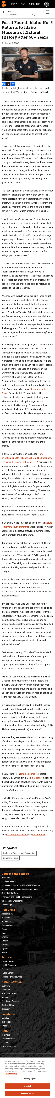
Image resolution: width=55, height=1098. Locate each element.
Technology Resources (12, 977)
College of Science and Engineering (19, 853)
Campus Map (7, 925)
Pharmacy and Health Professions (17, 897)
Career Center (8, 961)
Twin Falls (6, 1026)
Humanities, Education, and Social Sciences (21, 885)
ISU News (9, 12)
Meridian (5, 1018)
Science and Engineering (12, 901)
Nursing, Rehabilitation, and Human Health (20, 889)
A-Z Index (6, 918)
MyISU (5, 948)
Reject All (27, 1086)
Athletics (5, 997)
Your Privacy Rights (27, 1079)
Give (23, 4)
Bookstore (6, 921)
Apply (14, 4)
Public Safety (8, 973)
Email (4, 933)
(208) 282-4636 (9, 1046)
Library (5, 941)
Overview (6, 986)
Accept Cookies (27, 1093)
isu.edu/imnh (38, 834)
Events (5, 937)
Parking (5, 969)
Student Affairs (8, 1005)
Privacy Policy (11, 1074)
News (4, 952)
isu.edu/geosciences (17, 834)
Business (6, 878)
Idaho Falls (6, 1022)
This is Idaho (35, 778)
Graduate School (9, 881)
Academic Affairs (9, 993)
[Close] (51, 1061)
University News (10, 858)
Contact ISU (7, 1042)
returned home (27, 774)
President (6, 990)
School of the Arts (10, 893)
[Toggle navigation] (47, 12)
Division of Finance (10, 1001)
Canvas (5, 944)
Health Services (9, 965)
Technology (7, 904)
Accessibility (7, 914)
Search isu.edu (8, 1039)
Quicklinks (34, 4)
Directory (6, 929)
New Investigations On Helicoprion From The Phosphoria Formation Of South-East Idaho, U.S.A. (27, 458)
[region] (27, 1078)
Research (6, 1009)
